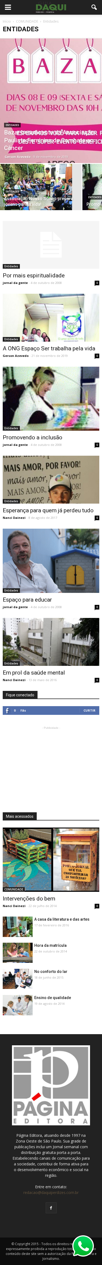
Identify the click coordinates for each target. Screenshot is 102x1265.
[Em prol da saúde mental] (51, 642)
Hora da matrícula (50, 945)
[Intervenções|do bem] (51, 860)
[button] (94, 7)
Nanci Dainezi (14, 518)
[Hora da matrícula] (18, 953)
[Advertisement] (51, 765)
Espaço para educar (27, 599)
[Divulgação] (51, 317)
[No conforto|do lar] (18, 979)
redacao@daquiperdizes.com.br (51, 1192)
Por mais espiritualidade (34, 275)
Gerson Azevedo (17, 157)
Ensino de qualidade (52, 998)
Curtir (89, 710)
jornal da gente (15, 283)
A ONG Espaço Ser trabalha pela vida (49, 348)
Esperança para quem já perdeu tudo (48, 510)
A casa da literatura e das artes (61, 919)
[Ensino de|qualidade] (18, 1006)
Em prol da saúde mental (34, 672)
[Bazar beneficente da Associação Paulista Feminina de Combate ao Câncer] (51, 100)
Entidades (12, 125)
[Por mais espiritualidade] (51, 245)
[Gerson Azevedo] (41, 191)
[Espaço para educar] (51, 561)
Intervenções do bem (29, 898)
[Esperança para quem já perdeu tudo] (51, 479)
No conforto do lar (50, 971)
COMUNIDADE (13, 889)
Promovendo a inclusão (32, 437)
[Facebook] (51, 1207)
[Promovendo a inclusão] (51, 399)
